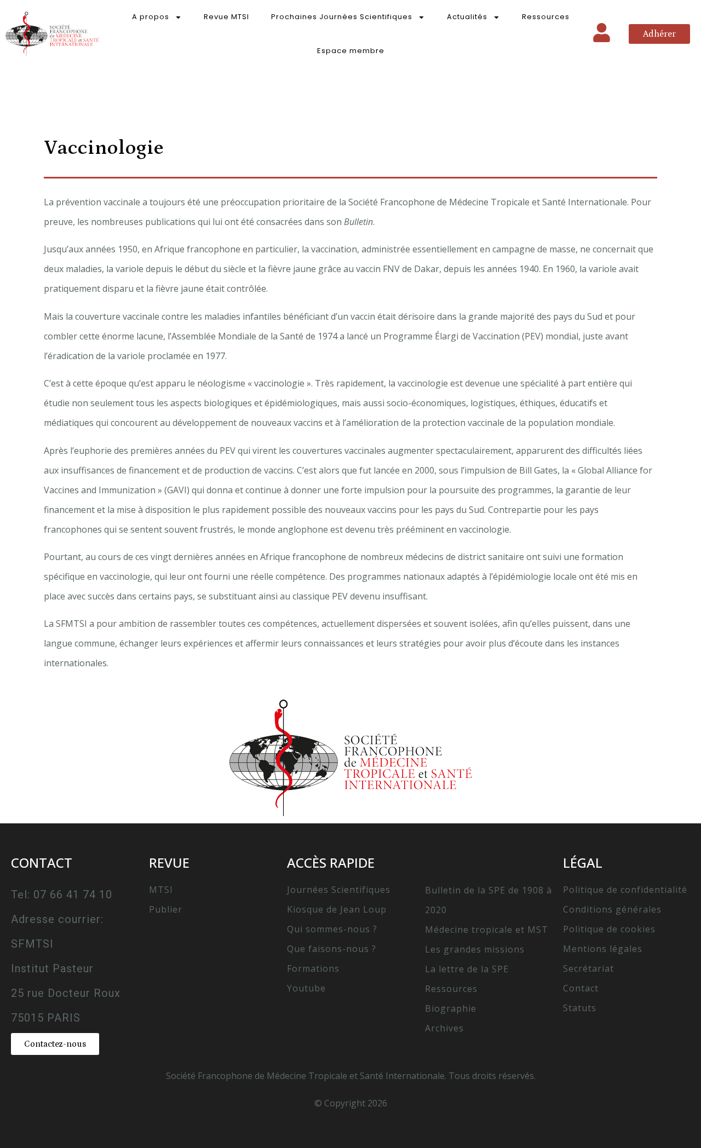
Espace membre (350, 50)
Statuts (579, 1008)
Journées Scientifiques (338, 890)
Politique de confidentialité (625, 890)
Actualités (467, 16)
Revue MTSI (226, 16)
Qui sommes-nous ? (332, 929)
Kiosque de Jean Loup (337, 909)
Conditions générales (612, 909)
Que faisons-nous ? (331, 949)
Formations (313, 968)
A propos (150, 16)
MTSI (161, 890)
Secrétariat (588, 968)
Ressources (546, 16)
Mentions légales (602, 949)
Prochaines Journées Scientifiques (341, 16)
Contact (581, 988)
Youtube (306, 988)
